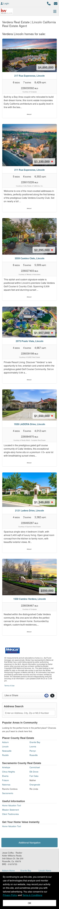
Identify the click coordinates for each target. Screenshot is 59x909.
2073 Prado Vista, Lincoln (29, 341)
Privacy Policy (10, 895)
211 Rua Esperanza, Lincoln (29, 169)
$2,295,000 (44, 250)
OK (29, 903)
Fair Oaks (34, 776)
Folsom (5, 780)
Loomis (33, 746)
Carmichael (35, 767)
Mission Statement (10, 809)
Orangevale (35, 784)
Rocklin (5, 755)
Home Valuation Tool (11, 805)
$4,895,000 (46, 67)
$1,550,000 (44, 416)
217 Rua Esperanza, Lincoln (29, 75)
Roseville (34, 755)
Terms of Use (9, 685)
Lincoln (5, 746)
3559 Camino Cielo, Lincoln (29, 258)
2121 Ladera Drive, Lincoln (29, 510)
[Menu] (54, 11)
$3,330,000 (44, 161)
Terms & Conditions (32, 895)
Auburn (5, 742)
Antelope (6, 767)
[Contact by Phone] (49, 3)
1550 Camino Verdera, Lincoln (29, 598)
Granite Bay (35, 742)
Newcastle (6, 750)
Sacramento (7, 793)
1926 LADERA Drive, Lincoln (29, 424)
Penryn (33, 750)
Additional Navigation (30, 842)
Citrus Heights (8, 771)
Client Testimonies (10, 814)
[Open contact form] (55, 3)
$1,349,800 (44, 502)
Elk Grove (34, 771)
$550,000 (47, 590)
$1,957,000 (44, 332)
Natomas (6, 784)
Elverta (5, 776)
